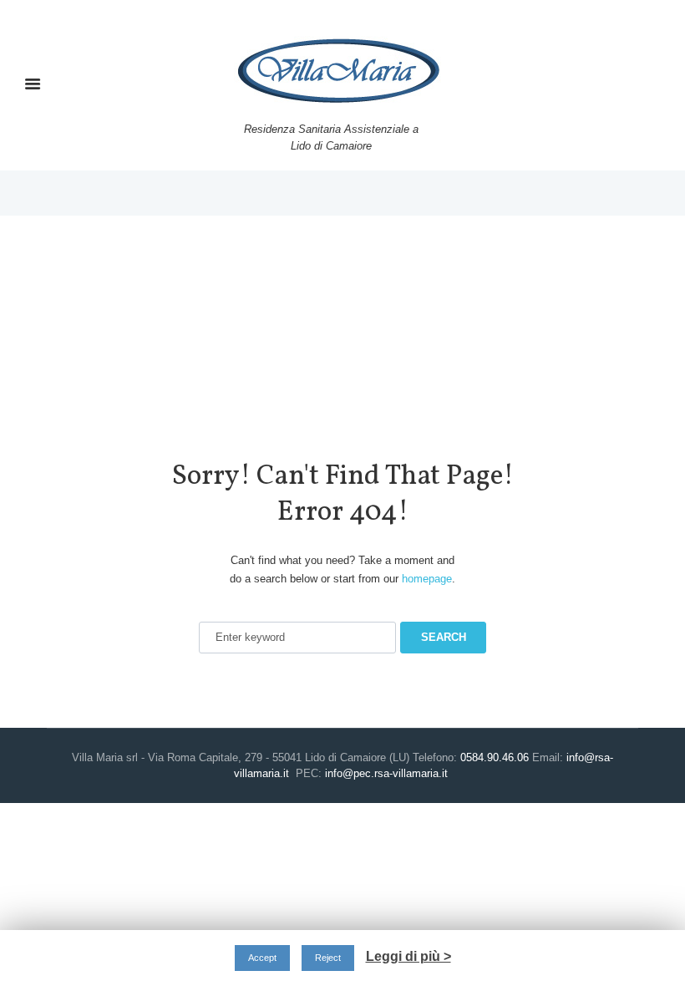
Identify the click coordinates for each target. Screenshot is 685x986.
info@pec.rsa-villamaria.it (386, 773)
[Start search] (443, 637)
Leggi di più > (408, 956)
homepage (427, 578)
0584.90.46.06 (494, 757)
